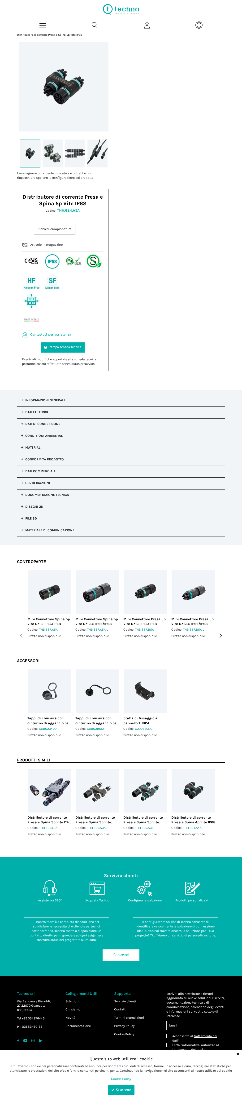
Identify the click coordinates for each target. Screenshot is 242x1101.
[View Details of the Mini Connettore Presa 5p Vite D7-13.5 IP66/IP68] (193, 592)
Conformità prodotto (44, 459)
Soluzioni (72, 1001)
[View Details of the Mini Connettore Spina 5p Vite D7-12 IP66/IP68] (49, 592)
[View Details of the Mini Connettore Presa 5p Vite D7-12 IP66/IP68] (145, 592)
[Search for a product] (95, 25)
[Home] (121, 9)
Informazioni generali (45, 400)
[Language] (199, 25)
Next (221, 636)
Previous (21, 636)
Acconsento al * (194, 1038)
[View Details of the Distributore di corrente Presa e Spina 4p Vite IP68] (193, 791)
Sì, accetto (123, 1090)
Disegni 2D (34, 507)
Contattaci (121, 955)
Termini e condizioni (129, 1018)
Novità (70, 1018)
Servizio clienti (125, 1001)
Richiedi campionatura (55, 229)
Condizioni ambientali (44, 436)
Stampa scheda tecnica (64, 347)
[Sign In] (147, 25)
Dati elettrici (36, 412)
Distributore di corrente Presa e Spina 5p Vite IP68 (49, 34)
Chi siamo (73, 1009)
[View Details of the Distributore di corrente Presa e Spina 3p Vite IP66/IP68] (97, 791)
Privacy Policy (124, 1026)
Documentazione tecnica (47, 495)
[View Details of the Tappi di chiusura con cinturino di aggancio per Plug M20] (97, 691)
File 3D (31, 518)
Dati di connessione (42, 424)
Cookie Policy (124, 1034)
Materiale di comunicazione (49, 530)
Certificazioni (37, 483)
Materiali (33, 448)
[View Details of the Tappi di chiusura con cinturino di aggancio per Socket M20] (49, 691)
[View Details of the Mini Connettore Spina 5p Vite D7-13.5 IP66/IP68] (97, 592)
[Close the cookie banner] (238, 1054)
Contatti (120, 1009)
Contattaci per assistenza (50, 334)
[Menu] (43, 25)
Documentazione (78, 1026)
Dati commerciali (40, 471)
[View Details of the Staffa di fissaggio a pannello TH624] (145, 691)
